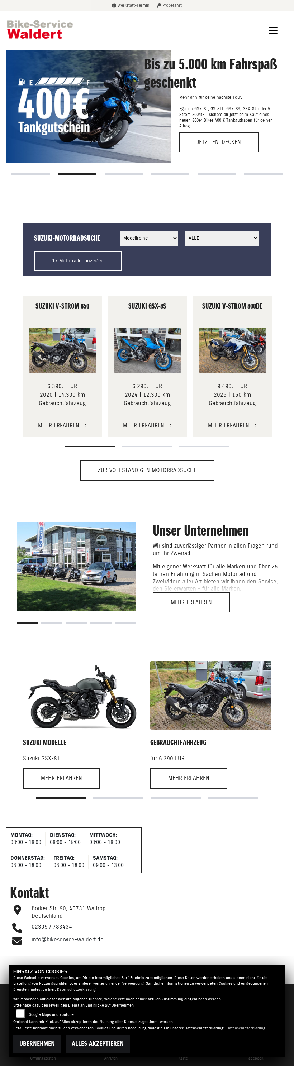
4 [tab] (170, 174)
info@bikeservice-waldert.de (68, 939)
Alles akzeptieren (98, 1043)
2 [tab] (77, 174)
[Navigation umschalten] (274, 31)
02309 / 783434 (52, 926)
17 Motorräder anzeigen (78, 260)
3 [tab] (124, 174)
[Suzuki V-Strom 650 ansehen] (62, 350)
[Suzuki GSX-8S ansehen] (147, 350)
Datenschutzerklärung (76, 989)
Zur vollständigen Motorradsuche (147, 470)
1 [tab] (30, 174)
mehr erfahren (191, 602)
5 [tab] (217, 174)
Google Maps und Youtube (51, 1014)
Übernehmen (37, 1043)
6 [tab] (263, 174)
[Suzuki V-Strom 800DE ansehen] (232, 350)
